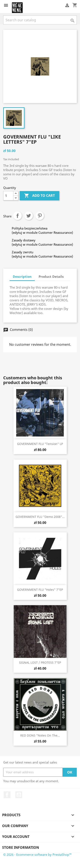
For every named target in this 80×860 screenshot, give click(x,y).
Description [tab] (22, 276)
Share (17, 215)
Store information (20, 847)
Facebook (7, 794)
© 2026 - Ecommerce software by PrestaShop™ (37, 854)
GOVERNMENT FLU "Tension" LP (40, 444)
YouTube (18, 794)
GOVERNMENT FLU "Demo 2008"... (40, 517)
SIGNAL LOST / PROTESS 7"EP (40, 662)
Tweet (28, 215)
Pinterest (39, 215)
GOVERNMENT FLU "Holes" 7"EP (40, 590)
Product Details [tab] (51, 276)
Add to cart (39, 195)
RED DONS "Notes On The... (40, 735)
